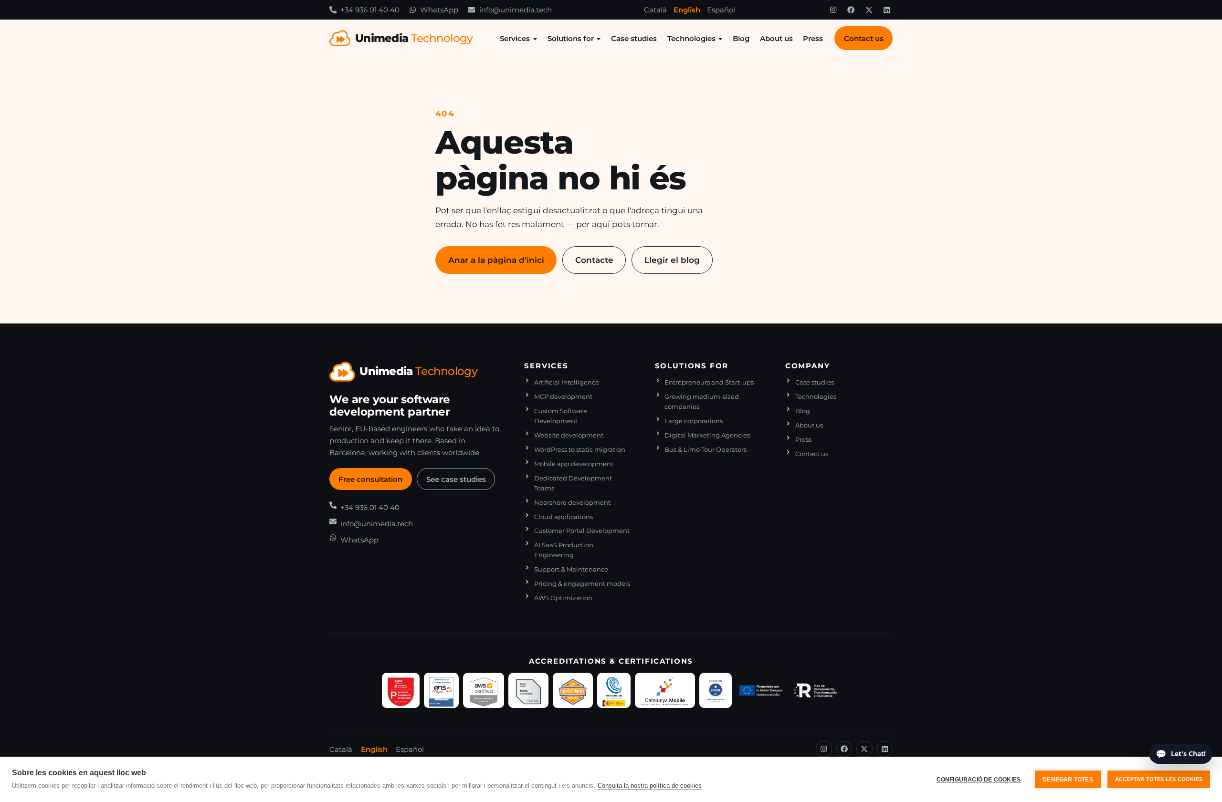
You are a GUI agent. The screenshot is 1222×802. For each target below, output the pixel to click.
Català (655, 9)
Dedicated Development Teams (573, 483)
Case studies (634, 38)
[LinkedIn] (887, 10)
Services (515, 38)
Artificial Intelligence (566, 382)
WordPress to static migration (579, 449)
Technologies (691, 38)
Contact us (864, 38)
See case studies (456, 479)
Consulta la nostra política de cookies (650, 785)
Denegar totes (1068, 779)
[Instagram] (833, 10)
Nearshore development (572, 502)
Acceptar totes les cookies (1158, 779)
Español (721, 9)
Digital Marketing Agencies (707, 435)
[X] (868, 10)
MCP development (563, 396)
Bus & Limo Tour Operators (705, 449)
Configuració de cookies (979, 779)
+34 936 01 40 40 (370, 507)
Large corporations (693, 421)
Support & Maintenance (571, 569)
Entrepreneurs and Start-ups (709, 382)
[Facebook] (851, 10)
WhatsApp (359, 539)
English (687, 9)
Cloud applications (563, 517)
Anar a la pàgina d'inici (496, 260)
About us (776, 38)
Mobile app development (573, 464)
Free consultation (370, 479)
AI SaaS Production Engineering (563, 550)
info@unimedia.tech (376, 523)
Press (813, 38)
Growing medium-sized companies (701, 401)
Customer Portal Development (582, 530)
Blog (741, 38)
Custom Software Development (560, 416)
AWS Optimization (563, 598)
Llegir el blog (672, 260)
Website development (568, 435)
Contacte (594, 260)
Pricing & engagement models (582, 583)
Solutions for (571, 38)
